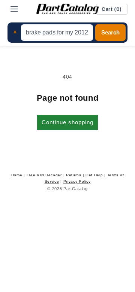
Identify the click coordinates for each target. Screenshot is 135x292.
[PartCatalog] (67, 9)
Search (110, 33)
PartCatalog (75, 188)
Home (16, 175)
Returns (73, 175)
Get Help (94, 175)
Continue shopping (67, 122)
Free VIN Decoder (44, 175)
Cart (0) (112, 9)
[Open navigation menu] (14, 9)
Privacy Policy (77, 181)
